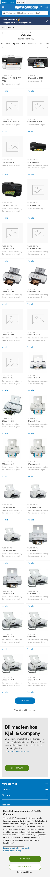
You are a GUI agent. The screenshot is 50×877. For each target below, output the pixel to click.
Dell (8, 43)
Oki (40, 43)
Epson (16, 43)
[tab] (8, 2)
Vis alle (5, 90)
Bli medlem (17, 768)
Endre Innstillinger (25, 872)
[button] (33, 38)
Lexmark (32, 43)
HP (23, 43)
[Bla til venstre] (3, 48)
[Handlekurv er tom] (47, 7)
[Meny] (3, 7)
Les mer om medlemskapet (17, 751)
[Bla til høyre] (47, 48)
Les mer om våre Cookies (13, 848)
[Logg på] (40, 7)
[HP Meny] (5, 27)
